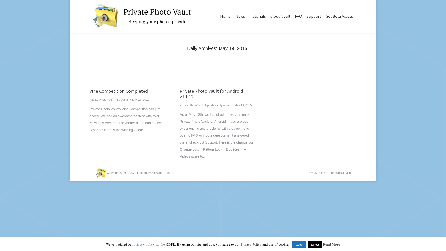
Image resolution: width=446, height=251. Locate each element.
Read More (331, 244)
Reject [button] (315, 244)
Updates (210, 105)
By (123, 99)
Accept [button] (299, 244)
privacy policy (144, 244)
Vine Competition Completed (118, 91)
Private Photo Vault (101, 99)
